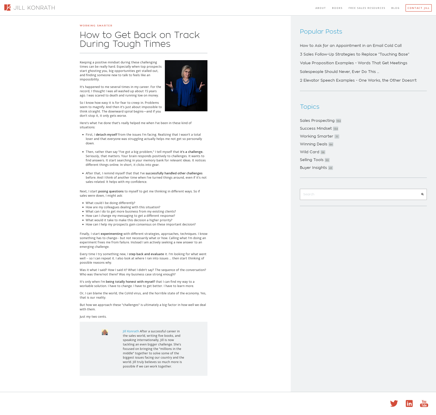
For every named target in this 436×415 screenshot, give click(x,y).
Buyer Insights (316, 168)
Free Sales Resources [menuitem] (367, 8)
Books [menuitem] (337, 8)
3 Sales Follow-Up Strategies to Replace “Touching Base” (354, 54)
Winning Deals (316, 144)
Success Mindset (319, 128)
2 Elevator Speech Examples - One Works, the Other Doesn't (358, 80)
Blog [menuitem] (395, 8)
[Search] (422, 194)
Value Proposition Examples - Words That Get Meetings (353, 63)
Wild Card (312, 152)
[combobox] (363, 194)
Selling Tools (314, 160)
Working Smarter (96, 25)
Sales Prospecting (320, 121)
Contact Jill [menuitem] (419, 8)
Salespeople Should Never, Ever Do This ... (339, 72)
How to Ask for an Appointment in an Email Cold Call (351, 46)
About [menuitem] (320, 8)
